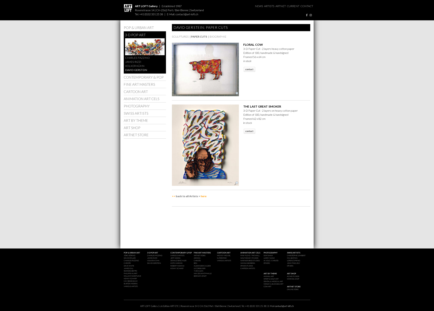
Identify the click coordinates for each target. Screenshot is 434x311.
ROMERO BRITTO (130, 271)
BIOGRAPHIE (218, 36)
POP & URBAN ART (139, 27)
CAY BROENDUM (130, 281)
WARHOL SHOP (293, 279)
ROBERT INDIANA (177, 266)
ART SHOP (132, 128)
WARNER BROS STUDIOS (250, 261)
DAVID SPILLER (130, 258)
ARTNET (280, 6)
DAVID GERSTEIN (136, 69)
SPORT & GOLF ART (271, 279)
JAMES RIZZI (133, 61)
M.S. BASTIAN (292, 258)
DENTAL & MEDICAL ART (273, 281)
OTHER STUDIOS (246, 266)
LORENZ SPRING (293, 261)
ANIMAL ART (269, 276)
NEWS (259, 6)
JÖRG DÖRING (129, 255)
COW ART (267, 286)
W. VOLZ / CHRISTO (271, 261)
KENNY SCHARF (130, 278)
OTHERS (267, 263)
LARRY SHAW (269, 258)
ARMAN (197, 258)
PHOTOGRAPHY (137, 106)
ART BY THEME (136, 120)
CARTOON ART (136, 91)
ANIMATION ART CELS (141, 99)
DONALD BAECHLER (178, 261)
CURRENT (293, 6)
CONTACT (306, 6)
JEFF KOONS (175, 258)
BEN (195, 263)
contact (249, 69)
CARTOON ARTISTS (247, 268)
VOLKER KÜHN (134, 65)
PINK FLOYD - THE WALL (250, 255)
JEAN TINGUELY (293, 263)
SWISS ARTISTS (136, 113)
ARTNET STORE (136, 135)
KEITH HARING (176, 263)
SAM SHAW (268, 255)
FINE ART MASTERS (139, 84)
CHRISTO (127, 263)
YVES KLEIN (198, 271)
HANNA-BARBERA (247, 263)
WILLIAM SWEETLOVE (132, 276)
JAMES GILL (128, 268)
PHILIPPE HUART (130, 273)
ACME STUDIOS (293, 276)
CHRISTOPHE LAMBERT (296, 255)
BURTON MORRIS (130, 284)
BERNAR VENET (200, 276)
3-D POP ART (135, 35)
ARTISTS (269, 6)
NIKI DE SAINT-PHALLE (203, 273)
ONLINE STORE (293, 289)
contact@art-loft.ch (186, 14)
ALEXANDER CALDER (202, 266)
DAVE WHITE (129, 266)
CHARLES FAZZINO (137, 57)
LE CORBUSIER (199, 268)
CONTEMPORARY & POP (144, 77)
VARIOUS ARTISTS (131, 286)
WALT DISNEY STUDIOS (249, 258)
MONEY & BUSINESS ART (273, 284)
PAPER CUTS (199, 36)
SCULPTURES (180, 36)
